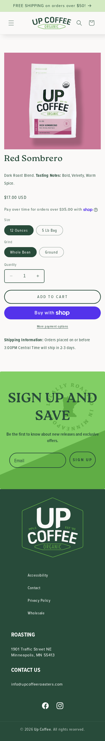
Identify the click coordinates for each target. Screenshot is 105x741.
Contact (34, 587)
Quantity (10, 264)
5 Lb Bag (49, 230)
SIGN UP (82, 460)
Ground (51, 252)
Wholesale (36, 612)
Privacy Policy (39, 600)
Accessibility (38, 575)
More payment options (52, 326)
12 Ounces (19, 230)
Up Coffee (42, 729)
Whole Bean (20, 252)
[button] (11, 23)
